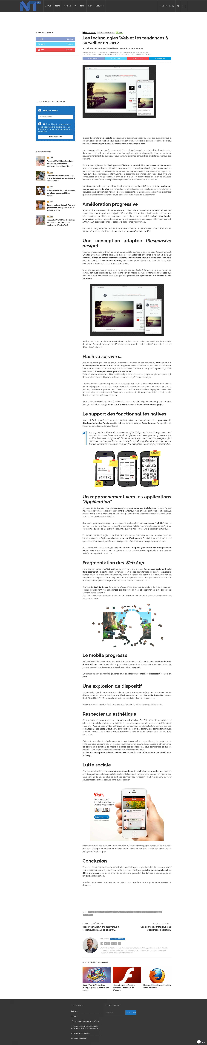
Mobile (119, 32)
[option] (97, 979)
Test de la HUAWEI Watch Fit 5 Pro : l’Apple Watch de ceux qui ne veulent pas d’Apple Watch (61, 222)
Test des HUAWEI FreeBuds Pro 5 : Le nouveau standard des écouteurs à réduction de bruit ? (60, 163)
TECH (82, 6)
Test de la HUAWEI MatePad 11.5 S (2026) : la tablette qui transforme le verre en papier (61, 178)
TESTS (57, 6)
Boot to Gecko (101, 587)
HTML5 (115, 54)
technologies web (127, 54)
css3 (104, 54)
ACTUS (48, 6)
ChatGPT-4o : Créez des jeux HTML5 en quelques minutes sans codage (96, 987)
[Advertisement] (46, 19)
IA (75, 6)
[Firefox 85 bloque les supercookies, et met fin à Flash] (157, 975)
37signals (136, 667)
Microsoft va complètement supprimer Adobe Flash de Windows (124, 987)
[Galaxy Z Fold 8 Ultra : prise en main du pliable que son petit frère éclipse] (40, 190)
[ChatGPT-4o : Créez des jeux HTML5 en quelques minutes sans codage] (97, 975)
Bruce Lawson (148, 423)
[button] (201, 1042)
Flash (109, 54)
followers (70, 39)
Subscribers (69, 49)
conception (96, 54)
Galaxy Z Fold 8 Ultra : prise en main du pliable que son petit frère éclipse (61, 193)
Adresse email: (50, 111)
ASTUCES (100, 6)
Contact (74, 1016)
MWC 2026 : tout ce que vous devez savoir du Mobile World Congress (84, 1027)
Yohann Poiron (129, 52)
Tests (50, 158)
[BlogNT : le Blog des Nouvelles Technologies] (30, 6)
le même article (104, 138)
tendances (140, 54)
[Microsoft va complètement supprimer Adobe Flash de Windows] (127, 975)
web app (149, 54)
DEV (90, 6)
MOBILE (67, 6)
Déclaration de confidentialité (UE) (85, 1021)
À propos (74, 1011)
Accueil (86, 48)
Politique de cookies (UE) (80, 1033)
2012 (88, 54)
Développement (89, 32)
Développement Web (106, 32)
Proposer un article (79, 1038)
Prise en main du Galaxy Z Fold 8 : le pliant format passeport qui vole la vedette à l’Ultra (61, 207)
